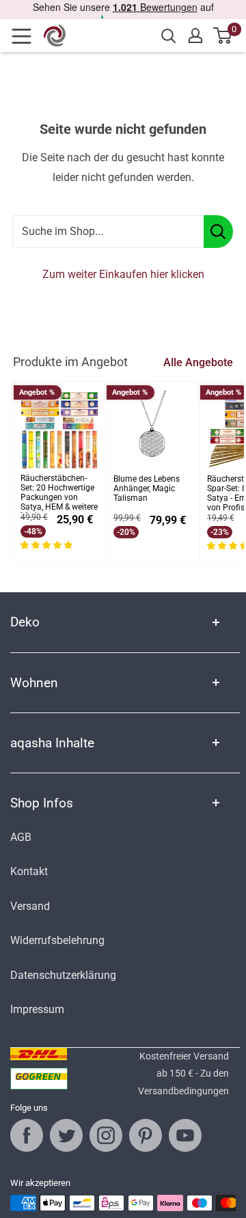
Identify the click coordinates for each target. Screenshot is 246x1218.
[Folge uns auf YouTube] (185, 1135)
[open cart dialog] (223, 35)
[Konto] (195, 35)
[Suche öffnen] (168, 36)
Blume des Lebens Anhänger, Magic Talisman (146, 489)
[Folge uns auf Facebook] (26, 1135)
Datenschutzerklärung (63, 975)
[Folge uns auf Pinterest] (145, 1135)
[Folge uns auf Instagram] (106, 1135)
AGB (20, 837)
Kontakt (29, 871)
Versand (30, 906)
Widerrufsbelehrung (57, 940)
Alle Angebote (198, 362)
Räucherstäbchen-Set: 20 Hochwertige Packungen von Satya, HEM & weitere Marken (59, 493)
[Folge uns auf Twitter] (66, 1135)
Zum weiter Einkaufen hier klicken (123, 274)
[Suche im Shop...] (218, 231)
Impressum (37, 1009)
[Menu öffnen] (26, 36)
